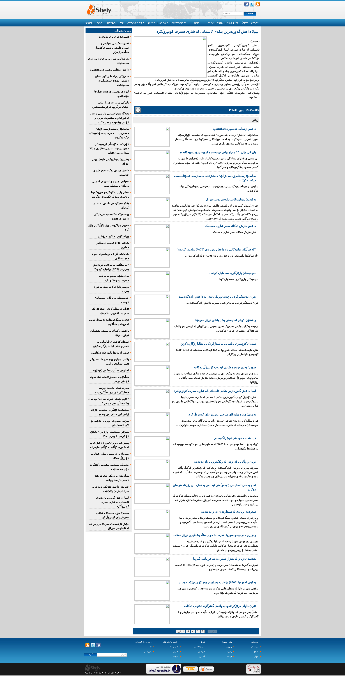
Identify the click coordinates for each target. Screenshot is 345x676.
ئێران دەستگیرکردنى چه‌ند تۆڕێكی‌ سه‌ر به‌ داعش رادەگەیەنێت (217, 296)
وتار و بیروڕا (227, 642)
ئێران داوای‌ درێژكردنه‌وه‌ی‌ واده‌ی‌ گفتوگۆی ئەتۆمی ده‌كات (220, 606)
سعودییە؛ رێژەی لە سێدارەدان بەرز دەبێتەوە (228, 511)
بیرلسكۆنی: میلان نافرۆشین (113, 236)
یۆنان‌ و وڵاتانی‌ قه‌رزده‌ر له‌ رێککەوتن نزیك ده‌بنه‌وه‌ (225, 461)
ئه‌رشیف (175, 656)
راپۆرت (229, 652)
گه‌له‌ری (202, 656)
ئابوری (175, 652)
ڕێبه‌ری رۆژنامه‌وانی (143, 642)
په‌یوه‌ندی (147, 652)
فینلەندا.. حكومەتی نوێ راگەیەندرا (234, 438)
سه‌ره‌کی (255, 642)
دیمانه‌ (229, 656)
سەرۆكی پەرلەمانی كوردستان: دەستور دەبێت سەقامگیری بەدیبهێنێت (111, 80)
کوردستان (255, 647)
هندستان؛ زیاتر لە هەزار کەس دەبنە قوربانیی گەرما (224, 558)
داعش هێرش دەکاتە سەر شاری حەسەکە (230, 226)
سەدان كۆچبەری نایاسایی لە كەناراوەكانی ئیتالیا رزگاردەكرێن (218, 343)
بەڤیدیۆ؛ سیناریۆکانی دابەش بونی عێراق (231, 199)
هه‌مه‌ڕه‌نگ (173, 647)
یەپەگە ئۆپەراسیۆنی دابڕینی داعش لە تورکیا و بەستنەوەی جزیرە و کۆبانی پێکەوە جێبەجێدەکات (109, 118)
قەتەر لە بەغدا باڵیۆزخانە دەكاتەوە (110, 352)
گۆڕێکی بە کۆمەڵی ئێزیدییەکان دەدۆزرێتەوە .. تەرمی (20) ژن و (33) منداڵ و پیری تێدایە (109, 148)
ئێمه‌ (149, 647)
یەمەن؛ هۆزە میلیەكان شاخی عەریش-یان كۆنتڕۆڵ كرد (222, 414)
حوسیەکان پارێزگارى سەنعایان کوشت (232, 273)
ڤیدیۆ (203, 642)
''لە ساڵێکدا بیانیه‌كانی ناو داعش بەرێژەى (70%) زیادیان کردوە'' (216, 249)
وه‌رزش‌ (229, 647)
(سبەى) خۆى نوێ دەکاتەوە (114, 36)
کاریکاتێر (201, 652)
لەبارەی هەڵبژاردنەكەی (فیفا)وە (111, 370)
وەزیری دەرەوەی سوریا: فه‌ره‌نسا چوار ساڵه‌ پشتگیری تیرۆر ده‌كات (214, 535)
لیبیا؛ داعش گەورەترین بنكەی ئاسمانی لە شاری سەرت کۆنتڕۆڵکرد (215, 391)
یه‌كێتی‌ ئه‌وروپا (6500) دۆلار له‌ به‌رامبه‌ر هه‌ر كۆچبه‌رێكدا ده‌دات (217, 582)
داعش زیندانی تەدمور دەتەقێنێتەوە (234, 128)
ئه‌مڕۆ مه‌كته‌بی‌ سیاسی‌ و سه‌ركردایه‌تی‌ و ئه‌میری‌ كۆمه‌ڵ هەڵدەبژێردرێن (112, 47)
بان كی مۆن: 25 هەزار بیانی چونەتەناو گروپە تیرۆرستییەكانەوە (218, 152)
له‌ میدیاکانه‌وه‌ (199, 647)
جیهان (256, 656)
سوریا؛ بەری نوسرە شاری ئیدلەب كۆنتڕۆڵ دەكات (225, 367)
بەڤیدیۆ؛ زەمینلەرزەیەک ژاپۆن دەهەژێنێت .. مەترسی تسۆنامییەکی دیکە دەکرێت (109, 133)
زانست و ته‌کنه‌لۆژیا (170, 642)
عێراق (256, 652)
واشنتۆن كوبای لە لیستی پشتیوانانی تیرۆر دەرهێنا (225, 320)
